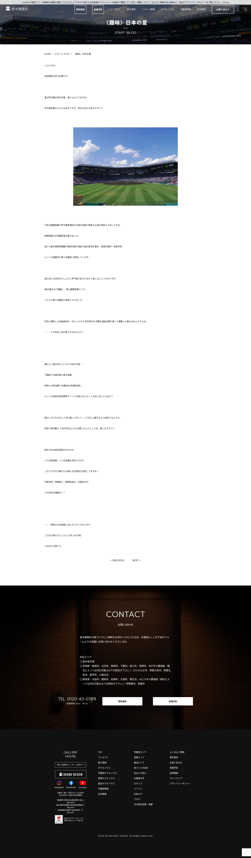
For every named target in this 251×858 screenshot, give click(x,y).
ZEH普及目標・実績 (143, 804)
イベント (138, 788)
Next (135, 560)
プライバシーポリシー (180, 783)
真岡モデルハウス (106, 778)
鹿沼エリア (139, 762)
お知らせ (138, 793)
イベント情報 (148, 9)
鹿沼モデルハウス (106, 783)
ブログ (137, 799)
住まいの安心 (140, 772)
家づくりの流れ (141, 767)
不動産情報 (185, 9)
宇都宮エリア (140, 752)
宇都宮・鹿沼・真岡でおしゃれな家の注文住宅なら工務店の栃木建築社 (70, 794)
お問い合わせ (176, 762)
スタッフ (138, 783)
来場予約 (98, 9)
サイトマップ (176, 778)
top (100, 752)
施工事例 (131, 9)
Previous (118, 560)
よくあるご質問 (177, 752)
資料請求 (80, 9)
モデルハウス (167, 9)
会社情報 (201, 9)
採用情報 (174, 772)
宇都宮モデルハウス (107, 772)
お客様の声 (139, 778)
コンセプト (115, 9)
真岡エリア (139, 757)
